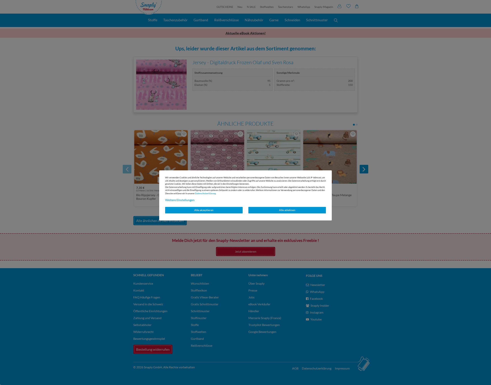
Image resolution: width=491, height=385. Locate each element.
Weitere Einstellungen (179, 200)
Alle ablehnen (287, 210)
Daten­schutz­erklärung (205, 193)
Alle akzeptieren (203, 210)
